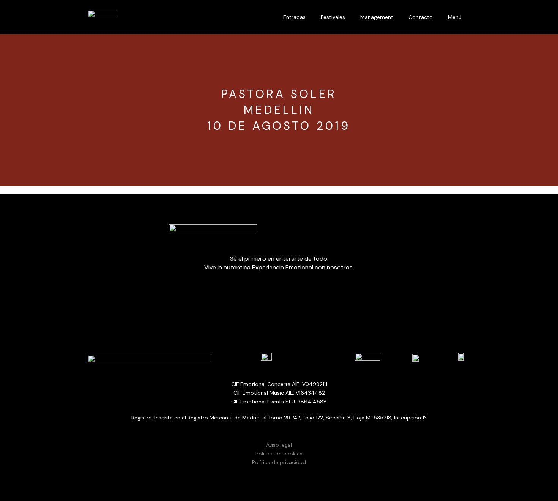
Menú (455, 17)
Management (376, 17)
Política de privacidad (279, 462)
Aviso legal (279, 444)
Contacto (420, 17)
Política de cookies (279, 453)
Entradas (294, 17)
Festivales (333, 17)
